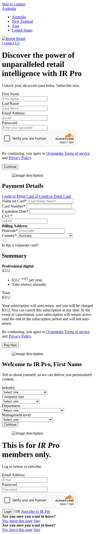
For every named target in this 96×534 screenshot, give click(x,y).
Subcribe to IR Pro (35, 511)
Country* (9, 235)
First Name (10, 94)
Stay (36, 521)
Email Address (13, 113)
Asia (15, 26)
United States (22, 30)
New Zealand (22, 21)
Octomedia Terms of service (68, 153)
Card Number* (13, 206)
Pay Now (10, 345)
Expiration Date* (15, 211)
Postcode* (10, 231)
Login (8, 512)
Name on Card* (14, 201)
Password (9, 123)
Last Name (10, 103)
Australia (9, 8)
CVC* (7, 216)
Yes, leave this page (17, 521)
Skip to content (13, 4)
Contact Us (10, 43)
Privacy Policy (20, 158)
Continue (10, 167)
